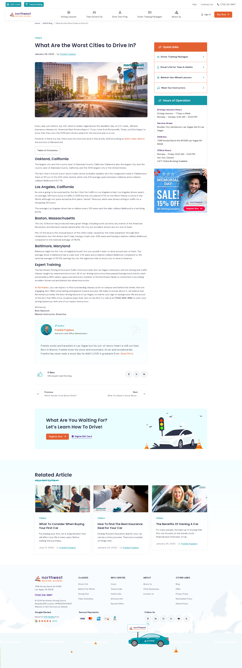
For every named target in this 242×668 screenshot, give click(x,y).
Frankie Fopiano (68, 54)
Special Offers (117, 603)
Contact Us (207, 4)
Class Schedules (85, 598)
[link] (148, 618)
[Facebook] (128, 374)
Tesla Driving (35, 4)
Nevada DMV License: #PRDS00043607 (53, 603)
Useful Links (116, 594)
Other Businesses (151, 589)
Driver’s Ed (83, 584)
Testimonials (116, 589)
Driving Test (83, 594)
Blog (178, 584)
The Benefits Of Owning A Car (177, 524)
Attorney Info (117, 598)
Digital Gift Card (83, 436)
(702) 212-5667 (43, 595)
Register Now (56, 436)
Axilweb (64, 606)
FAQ (195, 4)
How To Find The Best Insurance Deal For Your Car (120, 526)
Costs (113, 584)
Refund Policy (182, 603)
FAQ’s (178, 589)
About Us (147, 584)
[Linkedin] (144, 374)
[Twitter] (136, 374)
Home (37, 23)
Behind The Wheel (86, 589)
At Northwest (42, 287)
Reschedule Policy (184, 598)
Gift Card (15, 4)
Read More (127, 353)
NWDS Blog (48, 23)
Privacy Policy (182, 594)
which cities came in (134, 138)
